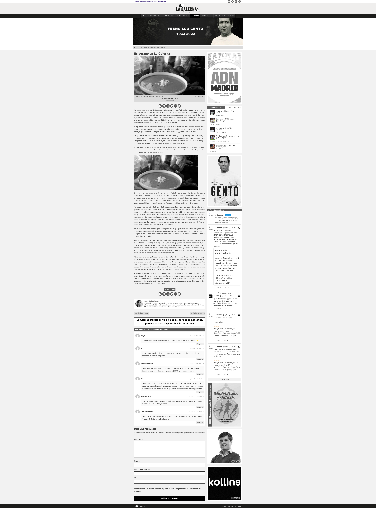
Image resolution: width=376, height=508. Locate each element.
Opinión (145, 47)
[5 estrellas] (173, 100)
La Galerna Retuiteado (226, 293)
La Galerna (213, 151)
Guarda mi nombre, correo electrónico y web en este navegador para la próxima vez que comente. (167, 490)
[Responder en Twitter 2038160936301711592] (215, 308)
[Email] (179, 106)
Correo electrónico (142, 469)
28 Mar (234, 346)
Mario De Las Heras (148, 96)
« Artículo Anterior (141, 313)
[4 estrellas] (171, 100)
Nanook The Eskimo (221, 132)
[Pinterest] (171, 106)
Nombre (137, 461)
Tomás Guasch (220, 115)
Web (135, 478)
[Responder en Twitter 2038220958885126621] (215, 287)
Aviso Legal (223, 506)
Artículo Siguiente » (198, 313)
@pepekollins (223, 296)
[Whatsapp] (175, 106)
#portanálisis (218, 322)
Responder (200, 344)
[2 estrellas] (168, 100)
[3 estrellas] (170, 100)
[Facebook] (160, 106)
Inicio (137, 47)
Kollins (216, 296)
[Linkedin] (168, 106)
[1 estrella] (166, 100)
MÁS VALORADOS (234, 107)
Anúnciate (238, 506)
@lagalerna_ (226, 227)
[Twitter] (164, 106)
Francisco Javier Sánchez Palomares (220, 141)
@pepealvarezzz (232, 299)
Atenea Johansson (215, 124)
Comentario (139, 439)
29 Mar (234, 227)
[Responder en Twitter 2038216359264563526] (215, 340)
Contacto (230, 506)
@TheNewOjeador (219, 299)
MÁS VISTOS (217, 107)
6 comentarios (201, 96)
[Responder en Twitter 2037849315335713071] (215, 374)
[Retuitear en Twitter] (218, 293)
